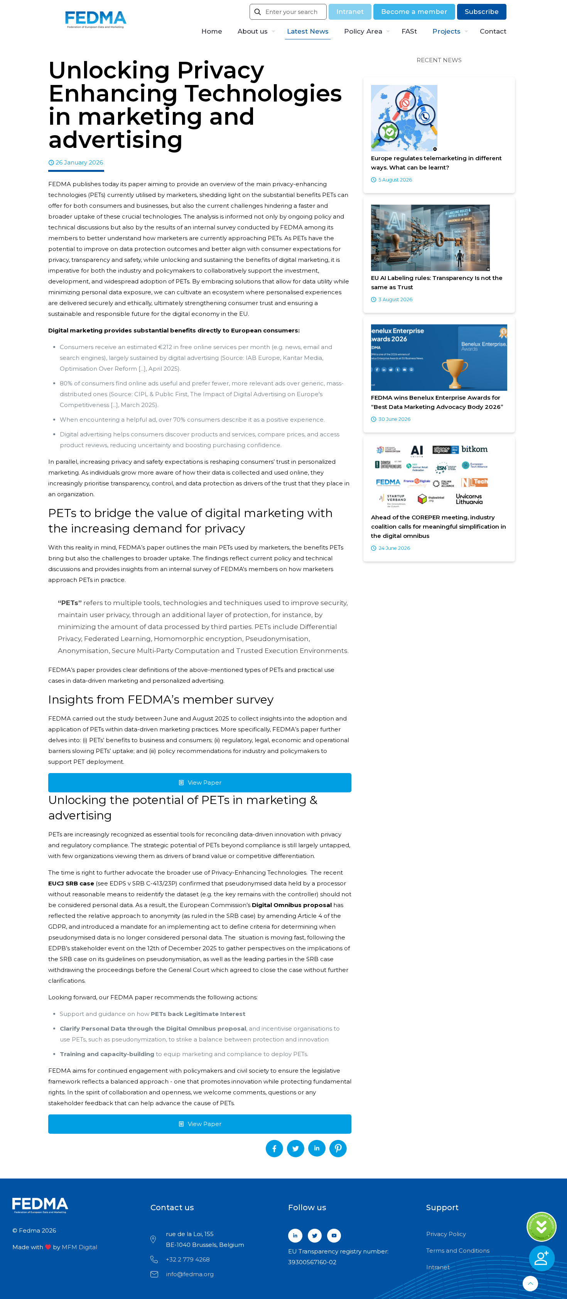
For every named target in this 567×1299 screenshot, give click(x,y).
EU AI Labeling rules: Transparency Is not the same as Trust (437, 282)
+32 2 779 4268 (188, 1259)
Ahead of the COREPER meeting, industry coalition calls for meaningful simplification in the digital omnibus (438, 526)
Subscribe (482, 11)
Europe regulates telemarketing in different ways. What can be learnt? (436, 162)
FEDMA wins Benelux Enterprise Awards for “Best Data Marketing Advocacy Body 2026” (437, 402)
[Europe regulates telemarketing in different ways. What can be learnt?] (439, 119)
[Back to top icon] (530, 1283)
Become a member (414, 11)
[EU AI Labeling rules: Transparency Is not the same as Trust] (439, 238)
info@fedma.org (190, 1274)
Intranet (350, 11)
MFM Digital (79, 1247)
